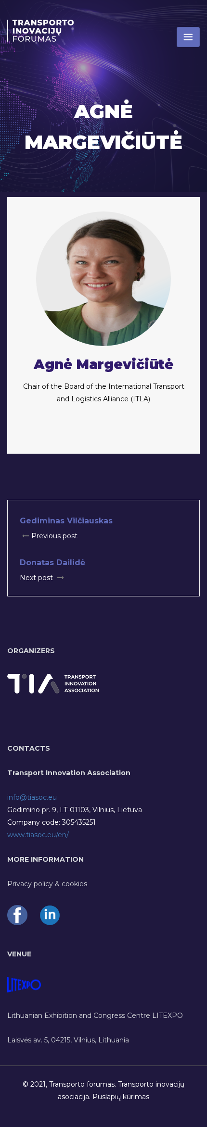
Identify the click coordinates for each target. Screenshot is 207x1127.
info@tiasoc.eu (32, 797)
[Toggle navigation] (188, 37)
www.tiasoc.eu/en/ (38, 834)
